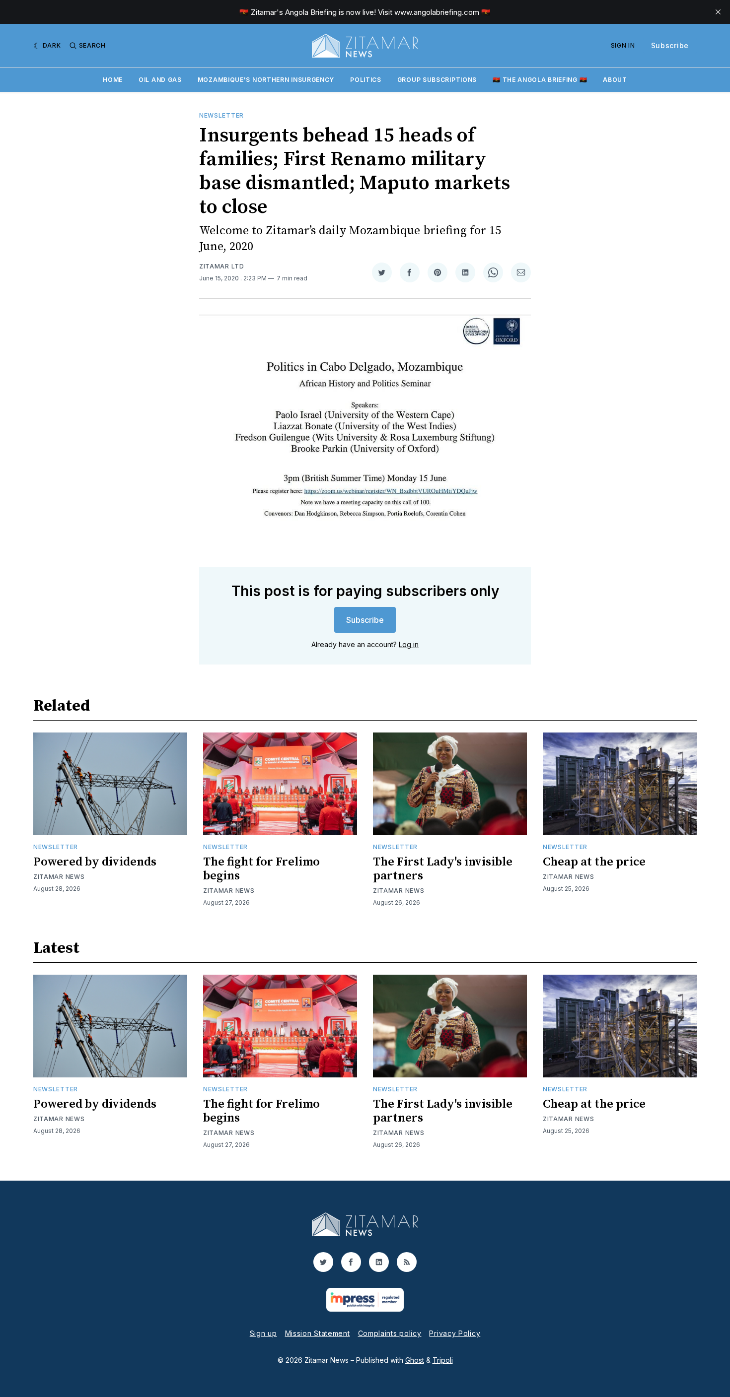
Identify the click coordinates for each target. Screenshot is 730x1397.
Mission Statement (317, 1333)
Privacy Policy (454, 1333)
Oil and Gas (160, 79)
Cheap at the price (594, 862)
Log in (409, 644)
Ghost (414, 1360)
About (615, 79)
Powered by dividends (94, 862)
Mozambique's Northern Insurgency (266, 79)
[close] (718, 12)
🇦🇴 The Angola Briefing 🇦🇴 (540, 79)
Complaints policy (390, 1333)
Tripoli (443, 1360)
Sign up (263, 1333)
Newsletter (221, 115)
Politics (365, 79)
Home (113, 79)
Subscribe (670, 45)
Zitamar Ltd (221, 266)
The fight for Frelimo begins (261, 869)
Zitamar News (58, 876)
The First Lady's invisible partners (442, 869)
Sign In (623, 45)
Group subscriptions (437, 79)
